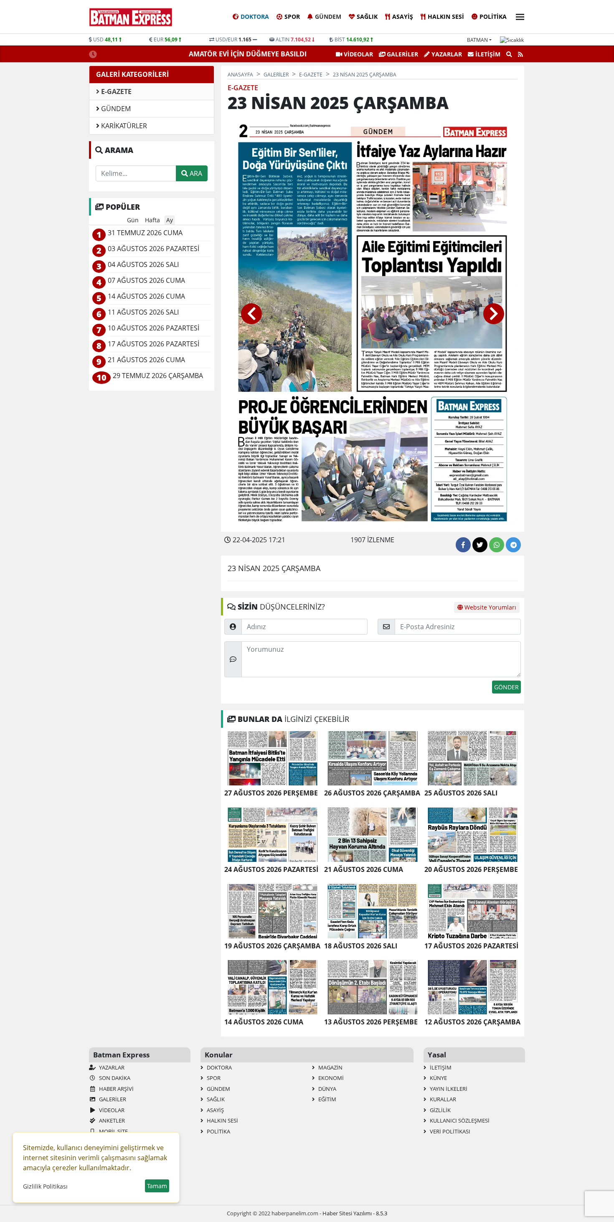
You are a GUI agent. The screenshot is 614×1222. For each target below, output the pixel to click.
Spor (292, 16)
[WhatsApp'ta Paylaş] (496, 544)
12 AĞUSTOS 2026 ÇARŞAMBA (472, 1022)
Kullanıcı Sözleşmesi (459, 1120)
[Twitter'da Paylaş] (479, 544)
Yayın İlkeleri (448, 1088)
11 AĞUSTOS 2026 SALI (143, 312)
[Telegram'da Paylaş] (513, 544)
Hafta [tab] (152, 220)
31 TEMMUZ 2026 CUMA (145, 233)
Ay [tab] (169, 220)
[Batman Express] (131, 17)
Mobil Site (113, 1131)
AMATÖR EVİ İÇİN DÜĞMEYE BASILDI (248, 53)
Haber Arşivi (116, 1088)
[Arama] (509, 54)
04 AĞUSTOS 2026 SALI (143, 264)
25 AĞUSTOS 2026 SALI (460, 793)
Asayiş (402, 16)
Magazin (330, 1067)
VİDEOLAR (357, 54)
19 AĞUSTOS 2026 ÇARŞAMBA (272, 946)
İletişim (487, 54)
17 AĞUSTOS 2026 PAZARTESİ (471, 946)
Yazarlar (446, 54)
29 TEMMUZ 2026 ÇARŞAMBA (158, 375)
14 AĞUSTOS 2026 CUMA (263, 1022)
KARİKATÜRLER (123, 125)
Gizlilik (440, 1110)
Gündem (328, 16)
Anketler (111, 1120)
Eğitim (326, 1099)
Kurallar (442, 1099)
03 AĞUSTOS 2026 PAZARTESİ (153, 248)
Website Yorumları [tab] (489, 607)
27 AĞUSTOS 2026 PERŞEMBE (271, 793)
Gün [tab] (133, 220)
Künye (438, 1078)
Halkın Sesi (446, 16)
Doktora (255, 16)
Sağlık (367, 16)
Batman (477, 39)
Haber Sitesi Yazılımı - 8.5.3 (354, 1213)
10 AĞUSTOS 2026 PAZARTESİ (153, 328)
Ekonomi (330, 1078)
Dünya (326, 1088)
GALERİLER (401, 54)
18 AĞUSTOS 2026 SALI (360, 946)
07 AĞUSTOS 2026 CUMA (146, 280)
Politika (493, 16)
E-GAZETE (115, 91)
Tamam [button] (157, 1186)
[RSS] (520, 54)
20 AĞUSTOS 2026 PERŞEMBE (471, 869)
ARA (195, 173)
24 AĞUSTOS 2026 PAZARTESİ (271, 869)
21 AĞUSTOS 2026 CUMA (363, 869)
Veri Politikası (449, 1131)
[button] (517, 15)
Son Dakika (114, 1078)
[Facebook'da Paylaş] (463, 544)
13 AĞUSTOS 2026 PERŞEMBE (371, 1022)
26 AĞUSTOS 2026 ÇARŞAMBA (372, 793)
